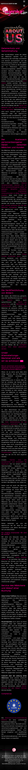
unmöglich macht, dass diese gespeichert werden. (14, 347)
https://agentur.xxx (14, 759)
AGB (24, 756)
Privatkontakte (6, 452)
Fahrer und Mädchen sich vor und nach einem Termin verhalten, (14, 107)
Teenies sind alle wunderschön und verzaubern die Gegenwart (14, 462)
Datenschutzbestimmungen (13, 760)
